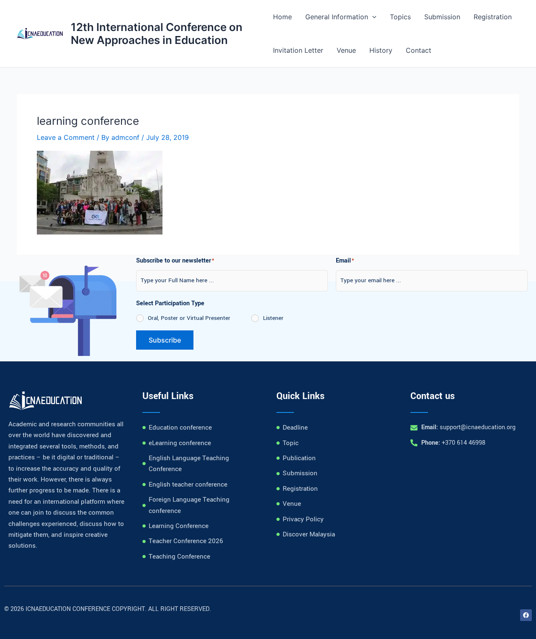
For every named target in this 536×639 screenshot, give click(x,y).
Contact (418, 50)
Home (282, 17)
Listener (273, 318)
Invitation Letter (298, 50)
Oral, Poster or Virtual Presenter (189, 318)
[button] (372, 16)
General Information (336, 17)
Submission (442, 17)
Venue (346, 50)
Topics (400, 17)
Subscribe (165, 340)
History (380, 50)
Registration (493, 17)
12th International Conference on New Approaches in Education (156, 33)
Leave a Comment (66, 137)
